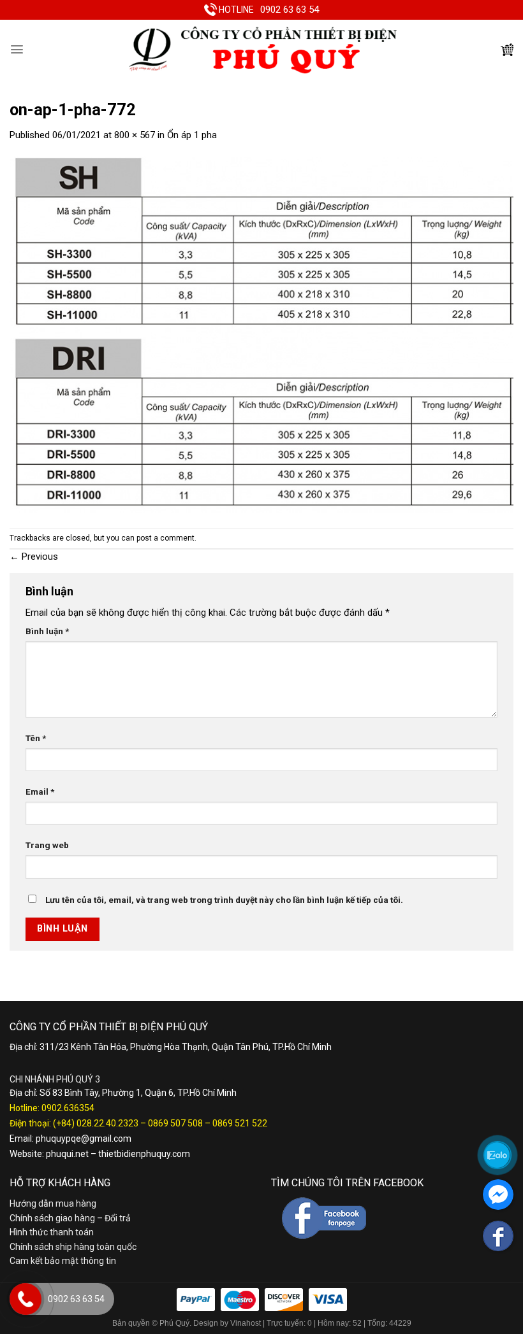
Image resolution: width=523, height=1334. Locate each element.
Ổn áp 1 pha (192, 135)
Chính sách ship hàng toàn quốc (73, 1247)
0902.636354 (67, 1108)
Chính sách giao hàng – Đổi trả (70, 1218)
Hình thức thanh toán (52, 1232)
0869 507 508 (175, 1123)
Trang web (47, 845)
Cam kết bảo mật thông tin (63, 1261)
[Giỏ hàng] (507, 49)
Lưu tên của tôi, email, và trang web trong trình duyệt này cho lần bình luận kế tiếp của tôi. (224, 900)
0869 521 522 (239, 1123)
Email (40, 791)
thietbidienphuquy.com (144, 1154)
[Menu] (17, 49)
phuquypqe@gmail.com (83, 1138)
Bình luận (47, 631)
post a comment (165, 538)
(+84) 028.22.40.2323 (95, 1123)
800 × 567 (134, 135)
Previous (34, 556)
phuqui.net (67, 1154)
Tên (36, 738)
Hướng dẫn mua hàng (53, 1203)
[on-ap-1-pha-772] (261, 334)
